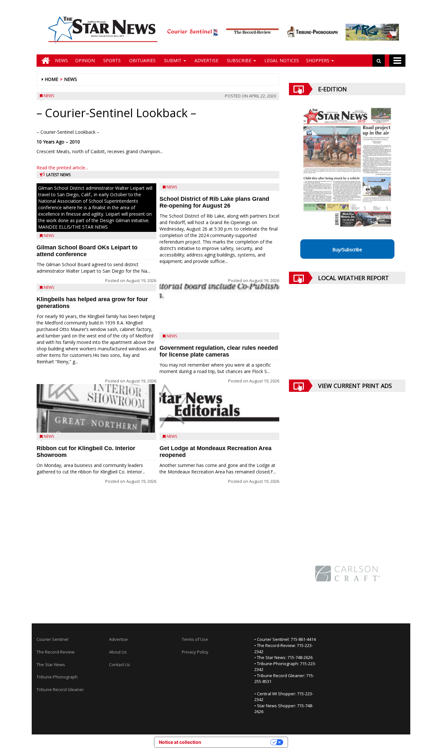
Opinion (85, 60)
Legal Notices (281, 60)
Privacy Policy (195, 652)
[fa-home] (44, 60)
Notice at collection (180, 742)
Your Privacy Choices (238, 742)
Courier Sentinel (52, 639)
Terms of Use (195, 639)
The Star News (51, 664)
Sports (111, 60)
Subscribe (239, 60)
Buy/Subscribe (347, 249)
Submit (173, 60)
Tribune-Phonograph (57, 677)
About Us (118, 652)
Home (51, 79)
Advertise (205, 60)
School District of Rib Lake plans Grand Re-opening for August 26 (214, 202)
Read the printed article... (62, 168)
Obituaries (142, 60)
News (61, 60)
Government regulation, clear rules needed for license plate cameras (219, 351)
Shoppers (318, 60)
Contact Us (119, 664)
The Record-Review (55, 652)
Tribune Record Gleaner (60, 689)
